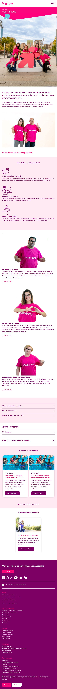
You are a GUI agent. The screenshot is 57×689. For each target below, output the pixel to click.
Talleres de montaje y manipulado (11, 672)
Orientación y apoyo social (9, 594)
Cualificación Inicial (7, 652)
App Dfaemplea (6, 636)
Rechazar (17, 685)
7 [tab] (32, 504)
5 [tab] (27, 504)
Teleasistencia (6, 618)
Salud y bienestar (8, 608)
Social (4, 592)
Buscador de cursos (7, 646)
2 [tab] (20, 504)
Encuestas (4, 664)
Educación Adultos (7, 650)
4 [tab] (25, 504)
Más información (25, 549)
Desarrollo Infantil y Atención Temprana (12, 610)
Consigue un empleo (7, 630)
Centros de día (6, 620)
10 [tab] (38, 504)
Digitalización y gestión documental (11, 670)
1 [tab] (18, 504)
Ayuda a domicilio (6, 616)
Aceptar (6, 685)
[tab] (28, 406)
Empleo (4, 628)
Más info (6, 281)
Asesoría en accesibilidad (8, 599)
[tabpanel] (15, 476)
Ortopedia (5, 614)
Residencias (5, 622)
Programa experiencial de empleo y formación (14, 648)
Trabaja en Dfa (6, 638)
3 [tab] (23, 504)
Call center (5, 660)
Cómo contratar (6, 632)
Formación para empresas (9, 668)
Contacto (7, 571)
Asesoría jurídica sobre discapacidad (11, 596)
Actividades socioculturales (9, 601)
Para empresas (7, 658)
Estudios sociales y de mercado (10, 666)
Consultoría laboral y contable (10, 662)
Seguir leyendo (11, 493)
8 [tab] (34, 504)
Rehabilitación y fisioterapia (9, 612)
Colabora (5, 9)
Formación (5, 644)
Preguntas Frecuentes (8, 634)
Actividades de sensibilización (10, 603)
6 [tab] (29, 504)
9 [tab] (36, 504)
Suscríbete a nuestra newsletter (16, 585)
